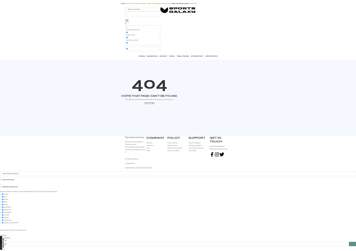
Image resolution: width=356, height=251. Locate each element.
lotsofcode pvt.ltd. (157, 168)
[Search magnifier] (127, 21)
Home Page (149, 103)
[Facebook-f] (212, 154)
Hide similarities (8, 180)
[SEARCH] (352, 244)
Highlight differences (10, 187)
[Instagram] (217, 154)
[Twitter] (222, 154)
